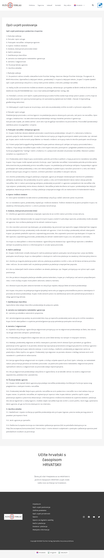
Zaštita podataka (39, 510)
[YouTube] (94, 517)
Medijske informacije (41, 530)
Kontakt (58, 5)
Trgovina (41, 5)
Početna (32, 5)
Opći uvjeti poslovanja (41, 507)
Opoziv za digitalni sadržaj (43, 520)
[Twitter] (99, 517)
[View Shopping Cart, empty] (100, 5)
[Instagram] (84, 517)
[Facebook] (89, 517)
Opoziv (35, 517)
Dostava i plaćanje (40, 526)
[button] (83, 5)
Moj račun (67, 5)
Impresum (37, 504)
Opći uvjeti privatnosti (41, 514)
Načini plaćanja (39, 523)
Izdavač (49, 5)
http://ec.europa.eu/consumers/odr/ (20, 428)
